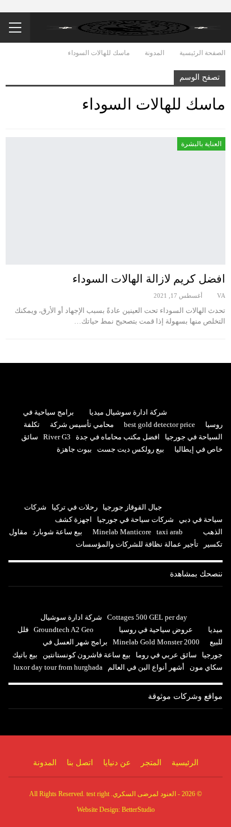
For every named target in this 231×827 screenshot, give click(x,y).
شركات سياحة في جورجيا (135, 519)
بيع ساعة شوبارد (57, 532)
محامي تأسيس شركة (82, 424)
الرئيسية (185, 762)
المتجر (151, 762)
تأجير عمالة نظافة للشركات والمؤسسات (137, 544)
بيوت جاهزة (74, 449)
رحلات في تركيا (75, 507)
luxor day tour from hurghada (58, 667)
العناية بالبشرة (201, 144)
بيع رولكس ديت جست (130, 449)
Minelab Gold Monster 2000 (156, 642)
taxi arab (169, 532)
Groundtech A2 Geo (64, 629)
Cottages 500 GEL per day (147, 617)
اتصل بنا (80, 762)
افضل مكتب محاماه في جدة (118, 437)
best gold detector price (159, 424)
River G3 (57, 437)
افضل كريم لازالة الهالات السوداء (148, 278)
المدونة (45, 762)
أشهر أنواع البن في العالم (146, 667)
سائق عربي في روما (166, 655)
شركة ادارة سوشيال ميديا (128, 412)
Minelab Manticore (122, 532)
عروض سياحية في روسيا (156, 629)
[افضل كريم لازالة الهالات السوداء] (115, 201)
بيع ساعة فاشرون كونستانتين (87, 655)
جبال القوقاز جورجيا (132, 507)
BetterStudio (138, 810)
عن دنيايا (117, 762)
